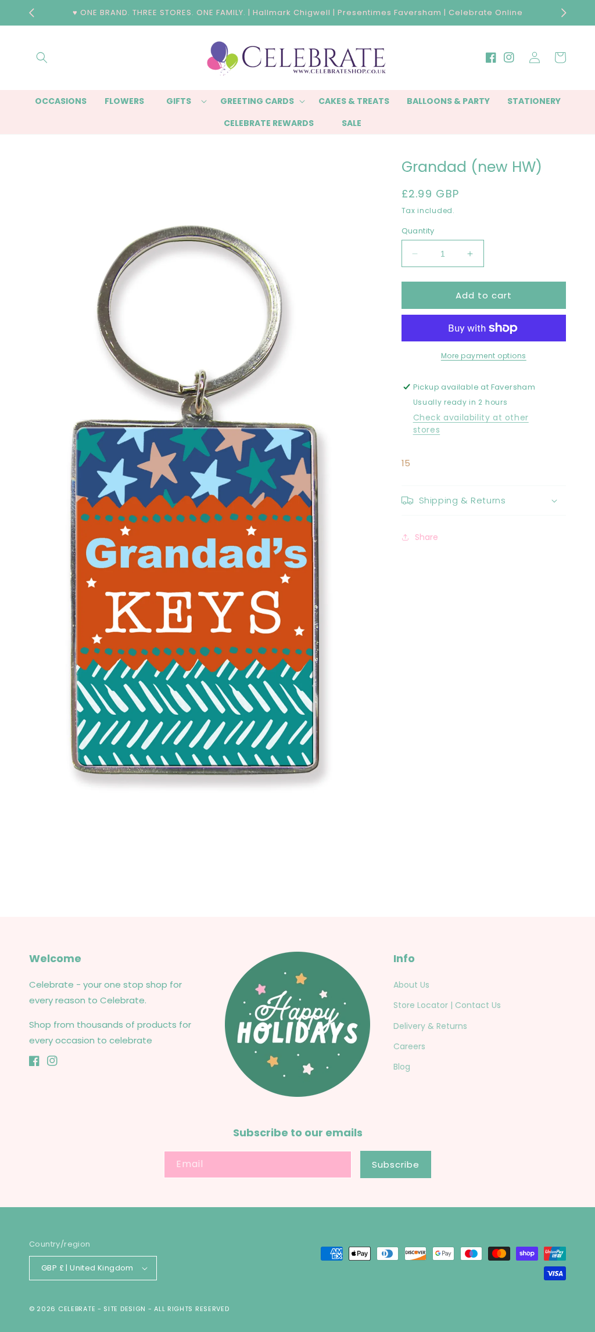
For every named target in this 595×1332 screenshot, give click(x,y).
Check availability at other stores (471, 423)
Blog (401, 1066)
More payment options (483, 356)
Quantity (418, 230)
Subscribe (396, 1164)
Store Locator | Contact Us (447, 1005)
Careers (409, 1046)
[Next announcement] (563, 13)
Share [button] (426, 537)
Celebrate (76, 1308)
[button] (42, 57)
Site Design (124, 1308)
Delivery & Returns (430, 1026)
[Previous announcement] (31, 13)
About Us (411, 985)
